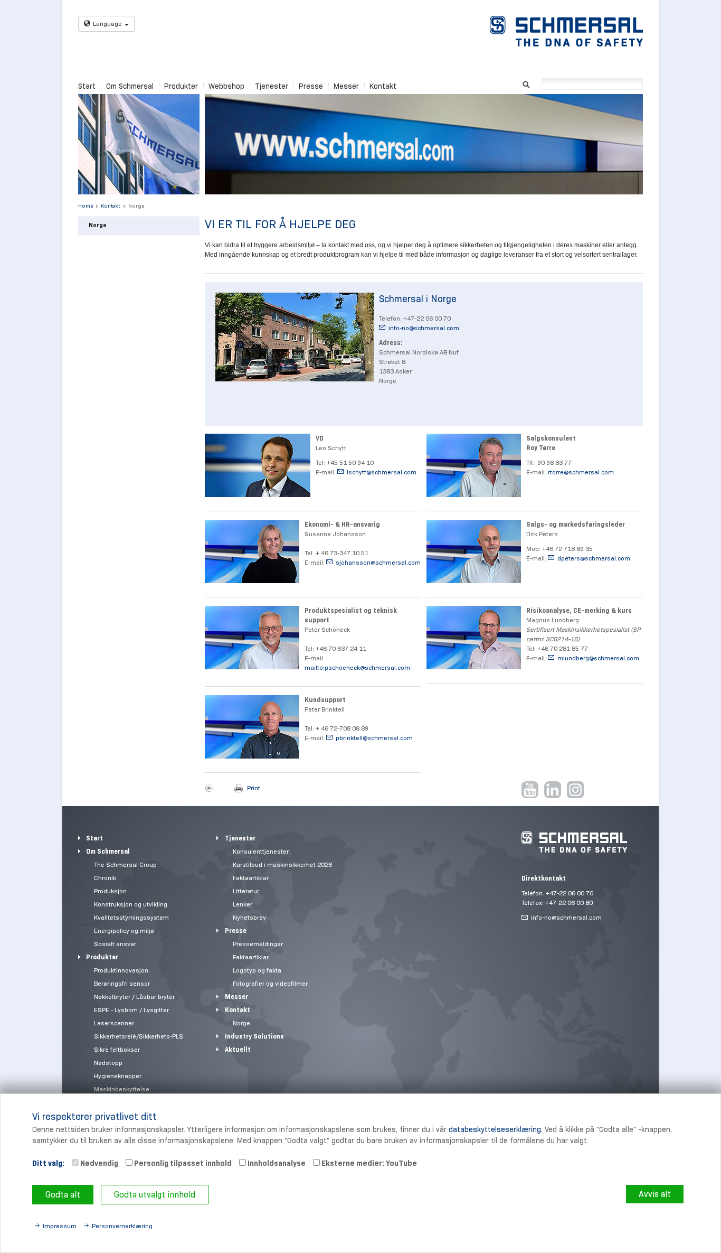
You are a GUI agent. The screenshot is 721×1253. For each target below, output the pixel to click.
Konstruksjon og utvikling (130, 904)
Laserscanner (114, 1023)
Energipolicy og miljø (124, 930)
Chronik (105, 878)
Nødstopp (108, 1063)
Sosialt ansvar (115, 944)
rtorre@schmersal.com (581, 472)
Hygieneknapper (117, 1076)
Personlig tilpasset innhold (182, 1163)
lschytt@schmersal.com (381, 472)
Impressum (60, 1226)
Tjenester (271, 86)
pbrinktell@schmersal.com (374, 738)
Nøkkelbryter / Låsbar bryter (134, 996)
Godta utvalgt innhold (154, 1195)
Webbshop (226, 86)
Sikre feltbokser (117, 1049)
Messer (346, 86)
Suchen (525, 83)
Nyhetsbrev (249, 917)
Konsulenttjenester (261, 851)
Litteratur (246, 891)
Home (85, 205)
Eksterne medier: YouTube (368, 1163)
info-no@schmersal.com (423, 328)
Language (107, 23)
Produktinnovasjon (121, 970)
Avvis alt (655, 1194)
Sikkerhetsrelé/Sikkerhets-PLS (138, 1036)
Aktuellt (238, 1049)
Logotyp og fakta (257, 970)
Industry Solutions (254, 1036)
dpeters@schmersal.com (593, 558)
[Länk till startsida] (566, 31)
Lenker (242, 904)
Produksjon (110, 891)
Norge (136, 205)
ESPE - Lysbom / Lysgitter (131, 1010)
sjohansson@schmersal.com (378, 562)
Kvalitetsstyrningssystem (131, 917)
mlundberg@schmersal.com (598, 658)
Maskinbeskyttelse (121, 1089)
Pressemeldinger (258, 944)
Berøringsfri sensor (122, 983)
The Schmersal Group (125, 864)
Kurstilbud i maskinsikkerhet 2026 (282, 864)
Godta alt (62, 1195)
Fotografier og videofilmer (270, 983)
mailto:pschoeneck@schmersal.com (357, 667)
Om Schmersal (130, 86)
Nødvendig (98, 1163)
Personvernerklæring (122, 1226)
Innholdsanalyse (276, 1163)
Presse (311, 86)
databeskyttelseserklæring (495, 1129)
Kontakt (382, 86)
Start (87, 86)
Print (253, 788)
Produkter (181, 86)
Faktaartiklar (251, 878)
